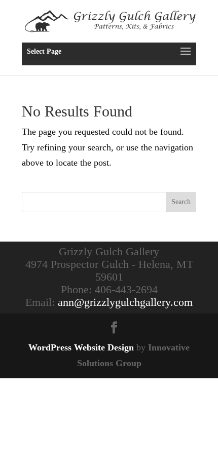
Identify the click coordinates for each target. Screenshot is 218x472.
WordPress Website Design (81, 347)
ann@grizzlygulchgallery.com (125, 302)
